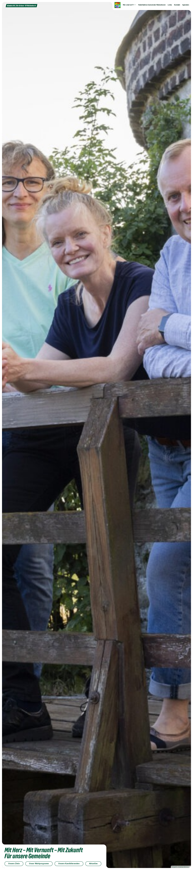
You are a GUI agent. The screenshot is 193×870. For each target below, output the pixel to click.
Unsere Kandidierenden (69, 863)
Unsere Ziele (14, 863)
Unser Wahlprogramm (39, 863)
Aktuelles (93, 863)
